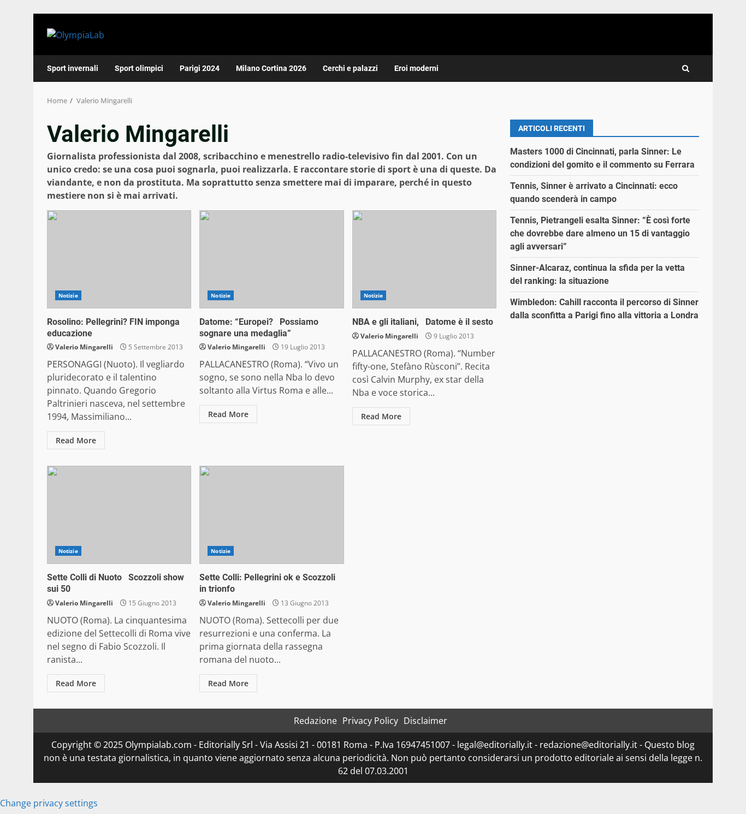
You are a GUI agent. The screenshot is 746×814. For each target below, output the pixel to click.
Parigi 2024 (200, 68)
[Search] (685, 68)
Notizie (68, 295)
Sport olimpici (139, 68)
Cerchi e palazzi (350, 68)
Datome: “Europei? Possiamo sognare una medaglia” (271, 259)
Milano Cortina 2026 (271, 68)
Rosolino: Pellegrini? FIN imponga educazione (119, 259)
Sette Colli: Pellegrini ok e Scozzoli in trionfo (271, 515)
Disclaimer (425, 721)
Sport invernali (72, 68)
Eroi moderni (416, 68)
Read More (76, 440)
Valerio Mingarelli (84, 347)
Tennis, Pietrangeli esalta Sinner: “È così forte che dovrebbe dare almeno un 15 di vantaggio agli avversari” (600, 233)
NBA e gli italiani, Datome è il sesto (424, 259)
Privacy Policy (370, 721)
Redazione (315, 721)
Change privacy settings (49, 803)
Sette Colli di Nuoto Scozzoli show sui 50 (119, 515)
